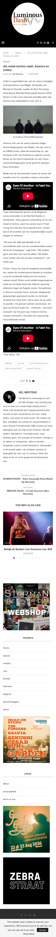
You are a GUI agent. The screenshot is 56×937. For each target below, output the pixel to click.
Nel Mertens (17, 74)
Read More (28, 934)
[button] (5, 535)
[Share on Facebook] (27, 381)
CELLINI (21, 363)
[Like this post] (23, 381)
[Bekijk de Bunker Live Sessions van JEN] (28, 528)
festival (6, 678)
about (6, 709)
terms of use (9, 799)
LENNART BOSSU (33, 369)
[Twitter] (41, 42)
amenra (8, 363)
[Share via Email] (33, 381)
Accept (42, 930)
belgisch (7, 694)
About (6, 783)
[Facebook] (37, 42)
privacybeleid (9, 791)
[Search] (52, 42)
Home (5, 53)
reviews (7, 663)
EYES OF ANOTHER (13, 369)
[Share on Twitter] (30, 381)
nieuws (18, 53)
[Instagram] (45, 42)
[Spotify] (48, 42)
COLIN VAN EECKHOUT (38, 363)
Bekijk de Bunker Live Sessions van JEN (28, 549)
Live (5, 671)
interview (7, 686)
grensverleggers (11, 701)
